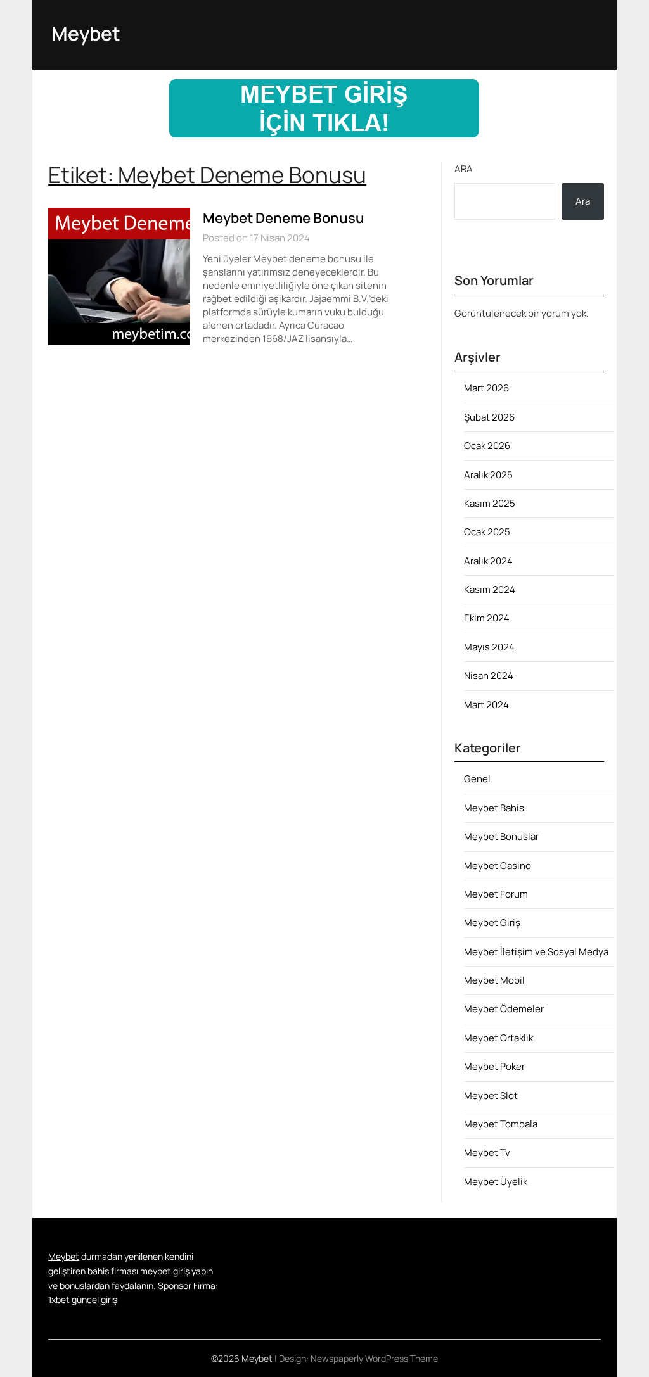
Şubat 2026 (489, 417)
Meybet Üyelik (495, 1181)
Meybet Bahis (494, 808)
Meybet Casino (497, 865)
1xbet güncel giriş (82, 1299)
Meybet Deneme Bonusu (283, 217)
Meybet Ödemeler (504, 1008)
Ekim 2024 (487, 618)
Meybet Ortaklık (498, 1037)
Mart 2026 (486, 388)
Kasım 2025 (489, 503)
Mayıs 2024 (489, 647)
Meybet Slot (491, 1095)
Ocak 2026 (487, 445)
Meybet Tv (487, 1152)
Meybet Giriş (492, 922)
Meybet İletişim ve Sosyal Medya (536, 951)
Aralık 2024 (488, 561)
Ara (463, 168)
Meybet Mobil (494, 980)
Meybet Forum (496, 894)
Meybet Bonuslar (501, 836)
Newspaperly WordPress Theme (374, 1358)
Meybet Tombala (500, 1124)
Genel (477, 778)
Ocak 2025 (487, 531)
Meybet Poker (494, 1066)
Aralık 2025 (488, 474)
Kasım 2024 (489, 589)
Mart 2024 (486, 704)
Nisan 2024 (488, 675)
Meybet (85, 33)
